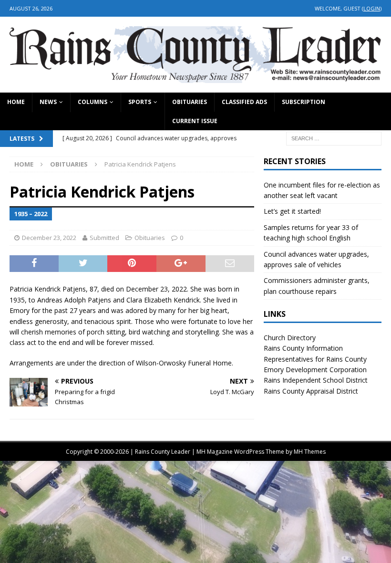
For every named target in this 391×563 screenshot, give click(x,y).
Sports (139, 102)
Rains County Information (303, 348)
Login (371, 8)
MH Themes (310, 452)
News (48, 102)
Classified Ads (244, 102)
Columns (92, 102)
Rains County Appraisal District (311, 391)
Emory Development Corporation (315, 369)
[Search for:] (333, 137)
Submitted (104, 237)
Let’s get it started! (292, 211)
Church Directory (290, 337)
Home (16, 102)
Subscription (303, 102)
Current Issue (194, 121)
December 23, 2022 (49, 237)
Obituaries (189, 102)
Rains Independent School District (316, 380)
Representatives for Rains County (315, 359)
